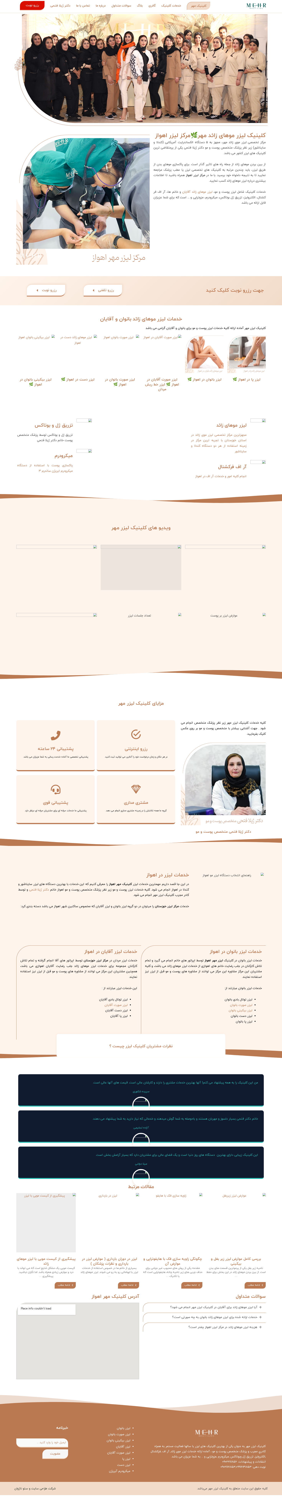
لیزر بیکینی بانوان (240, 1010)
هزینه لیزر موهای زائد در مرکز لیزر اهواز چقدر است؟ (222, 1327)
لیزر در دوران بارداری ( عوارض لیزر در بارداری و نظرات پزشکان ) (109, 1261)
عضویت (55, 1454)
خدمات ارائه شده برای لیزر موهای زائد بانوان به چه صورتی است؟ (214, 1317)
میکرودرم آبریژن (119, 1471)
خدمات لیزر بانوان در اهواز (236, 951)
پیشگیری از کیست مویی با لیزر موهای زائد (46, 1261)
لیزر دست (123, 1465)
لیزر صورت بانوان (241, 1005)
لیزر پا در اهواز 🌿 (246, 379)
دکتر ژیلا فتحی (39, 890)
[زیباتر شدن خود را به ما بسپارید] (256, 5)
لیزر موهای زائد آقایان (197, 192)
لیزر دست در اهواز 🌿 (77, 379)
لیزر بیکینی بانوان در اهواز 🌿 (35, 382)
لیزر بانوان (123, 1428)
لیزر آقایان (123, 1447)
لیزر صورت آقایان (116, 1005)
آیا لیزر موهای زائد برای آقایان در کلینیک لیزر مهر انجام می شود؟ (213, 1307)
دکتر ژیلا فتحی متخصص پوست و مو (223, 831)
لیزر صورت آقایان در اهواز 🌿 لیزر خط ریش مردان (162, 384)
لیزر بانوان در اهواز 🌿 (204, 379)
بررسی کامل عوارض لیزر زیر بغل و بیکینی (236, 1261)
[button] (225, 567)
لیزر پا (126, 1459)
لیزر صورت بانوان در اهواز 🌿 (120, 382)
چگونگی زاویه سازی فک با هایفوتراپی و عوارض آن (172, 1261)
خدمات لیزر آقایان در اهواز (110, 951)
